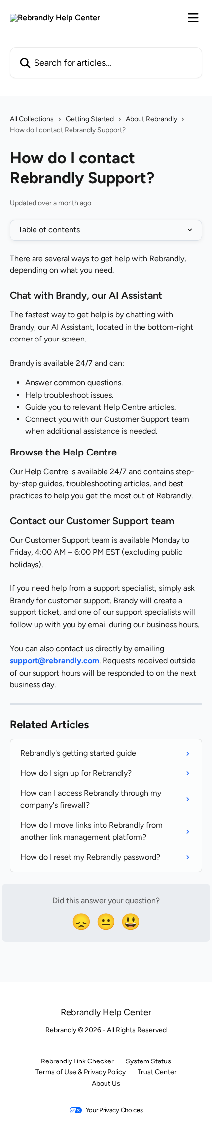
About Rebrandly (151, 119)
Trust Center (157, 1072)
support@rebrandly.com (54, 660)
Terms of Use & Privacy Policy (80, 1072)
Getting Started (90, 119)
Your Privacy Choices (114, 1110)
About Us (106, 1083)
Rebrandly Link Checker (77, 1061)
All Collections (32, 119)
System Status (148, 1061)
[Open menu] (193, 18)
